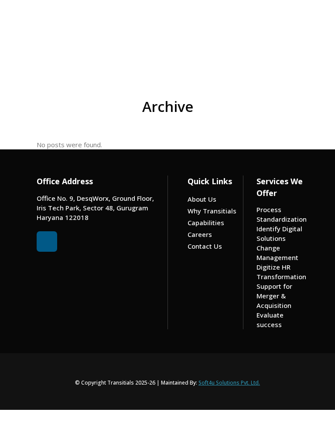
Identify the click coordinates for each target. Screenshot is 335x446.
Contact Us (205, 246)
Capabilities (206, 222)
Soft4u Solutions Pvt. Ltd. (229, 382)
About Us (202, 199)
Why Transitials (212, 210)
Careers (200, 234)
